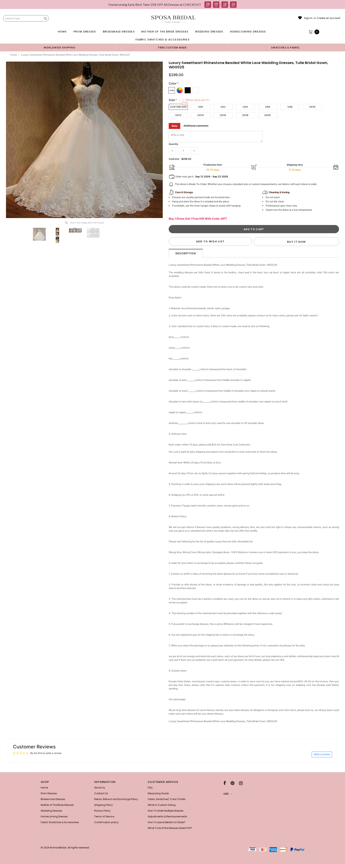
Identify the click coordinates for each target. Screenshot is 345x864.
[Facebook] (224, 783)
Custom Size (178, 106)
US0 (200, 106)
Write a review (322, 754)
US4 (245, 106)
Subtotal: (174, 159)
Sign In (308, 18)
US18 (245, 115)
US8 (290, 106)
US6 (267, 106)
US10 (312, 106)
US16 (223, 115)
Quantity (173, 144)
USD (226, 794)
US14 (200, 115)
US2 (223, 106)
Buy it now (296, 241)
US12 (178, 115)
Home (13, 54)
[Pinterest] (232, 783)
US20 (267, 115)
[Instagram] (241, 783)
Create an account (328, 18)
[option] (59, 47)
